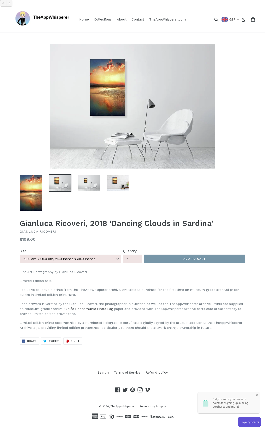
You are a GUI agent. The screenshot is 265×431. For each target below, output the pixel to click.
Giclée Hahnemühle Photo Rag (88, 309)
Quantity (130, 251)
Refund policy (157, 372)
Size (23, 251)
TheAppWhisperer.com (167, 19)
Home (84, 19)
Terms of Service (127, 372)
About (121, 19)
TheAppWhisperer (122, 406)
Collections (103, 19)
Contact (138, 19)
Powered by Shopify (152, 406)
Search (103, 372)
